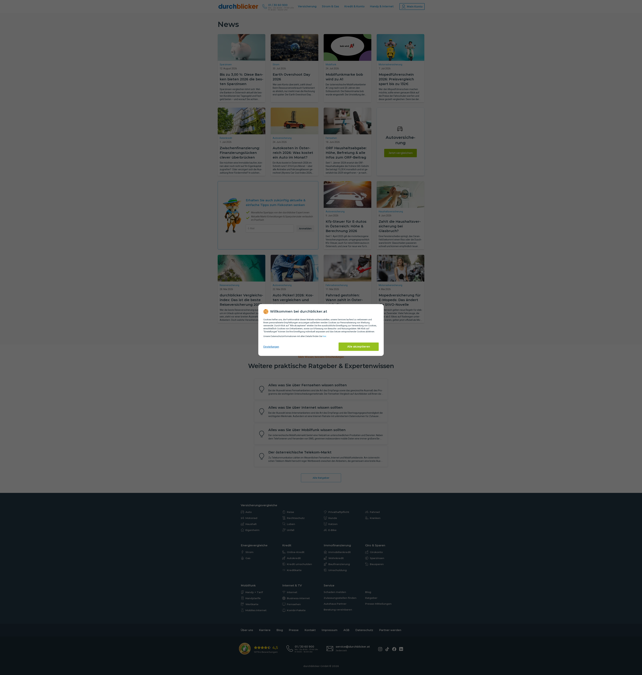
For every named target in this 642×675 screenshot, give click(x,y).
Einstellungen (271, 346)
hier (324, 336)
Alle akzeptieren (358, 346)
